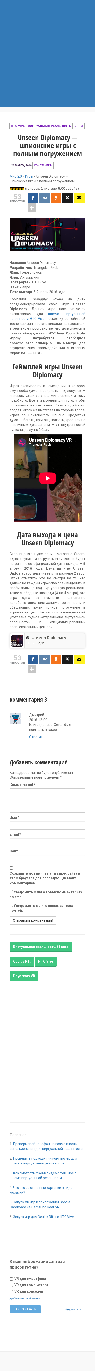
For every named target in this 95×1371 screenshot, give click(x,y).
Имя (14, 818)
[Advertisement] (47, 47)
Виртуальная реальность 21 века (41, 947)
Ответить (37, 737)
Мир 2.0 (16, 176)
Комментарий (23, 785)
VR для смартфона (30, 1279)
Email (15, 834)
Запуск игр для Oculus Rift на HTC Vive (43, 1217)
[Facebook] (33, 198)
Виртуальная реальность (49, 126)
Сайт (14, 851)
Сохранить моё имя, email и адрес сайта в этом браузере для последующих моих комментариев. (45, 878)
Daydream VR (24, 976)
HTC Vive (18, 126)
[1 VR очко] (11, 188)
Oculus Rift (22, 961)
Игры (79, 126)
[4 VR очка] (20, 188)
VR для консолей (28, 1291)
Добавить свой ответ (25, 1298)
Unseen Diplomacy (49, 637)
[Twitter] (67, 198)
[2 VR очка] (14, 188)
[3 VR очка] (17, 188)
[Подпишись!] (79, 198)
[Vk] (44, 198)
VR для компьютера (31, 1285)
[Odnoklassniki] (56, 198)
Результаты (73, 1309)
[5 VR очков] (22, 188)
